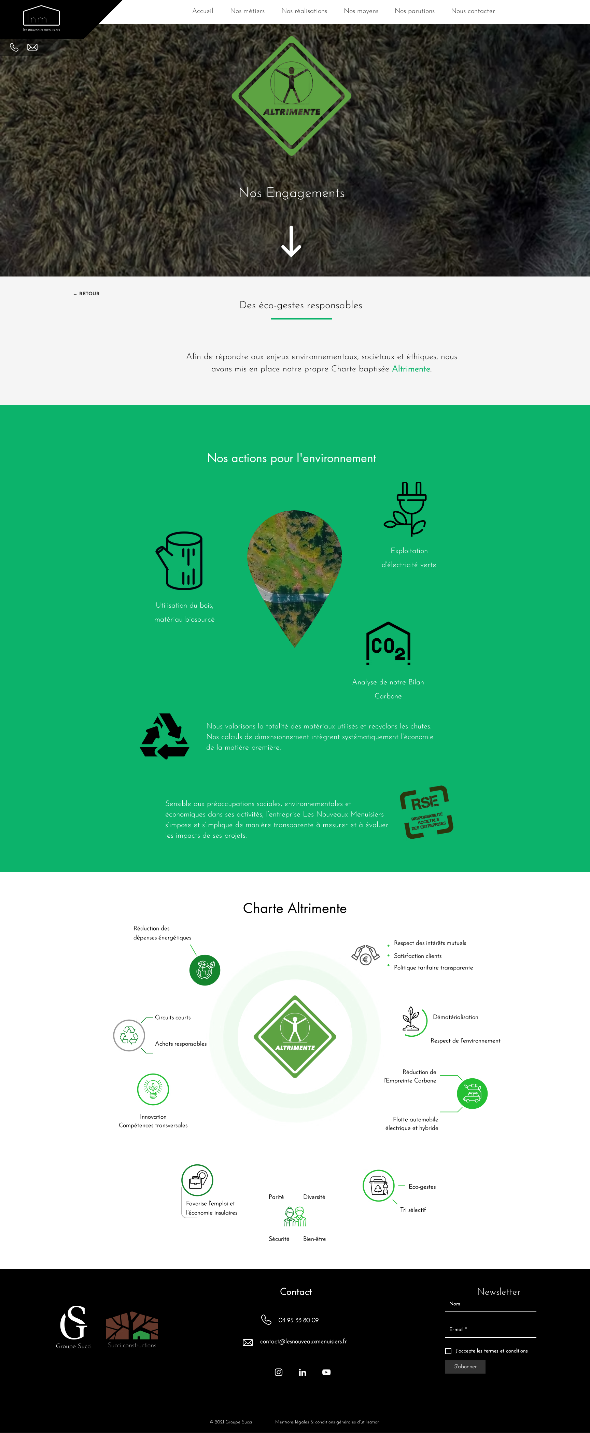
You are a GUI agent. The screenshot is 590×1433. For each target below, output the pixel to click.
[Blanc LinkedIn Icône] (302, 1372)
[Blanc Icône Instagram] (278, 1372)
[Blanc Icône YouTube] (326, 1372)
